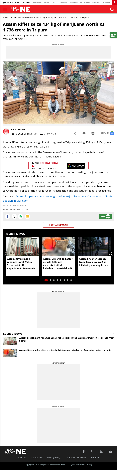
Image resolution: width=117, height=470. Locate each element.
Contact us (37, 457)
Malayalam (96, 2)
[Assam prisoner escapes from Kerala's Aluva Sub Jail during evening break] (94, 246)
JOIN (103, 216)
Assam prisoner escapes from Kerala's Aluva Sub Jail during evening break (93, 262)
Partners (95, 457)
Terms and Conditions (75, 457)
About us (22, 457)
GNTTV (55, 2)
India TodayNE (18, 129)
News (6, 17)
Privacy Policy (53, 457)
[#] (20, 216)
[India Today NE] (20, 9)
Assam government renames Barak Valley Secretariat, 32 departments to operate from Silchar (21, 263)
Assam (14, 17)
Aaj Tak (47, 2)
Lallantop (63, 2)
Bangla (87, 2)
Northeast (26, 2)
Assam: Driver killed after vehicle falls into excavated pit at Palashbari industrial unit (57, 263)
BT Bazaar (106, 2)
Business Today (76, 2)
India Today (37, 2)
